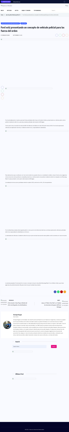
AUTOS (16, 10)
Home (2, 15)
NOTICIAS (9, 10)
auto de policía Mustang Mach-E (13, 15)
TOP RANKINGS (37, 10)
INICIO (2, 10)
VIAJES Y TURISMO (26, 10)
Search (53, 346)
